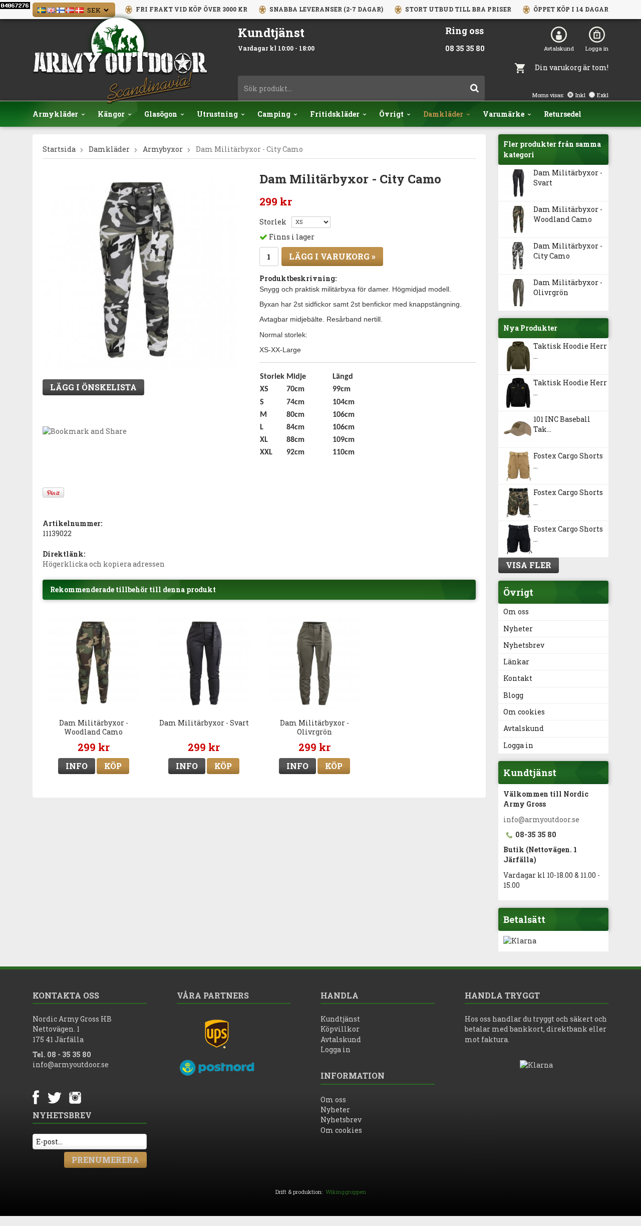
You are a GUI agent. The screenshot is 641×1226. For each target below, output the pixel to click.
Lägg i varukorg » (332, 256)
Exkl (602, 95)
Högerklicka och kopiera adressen (104, 564)
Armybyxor (163, 149)
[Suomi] (61, 9)
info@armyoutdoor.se (541, 819)
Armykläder (55, 114)
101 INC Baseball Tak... (561, 424)
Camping (273, 114)
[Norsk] (70, 9)
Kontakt (517, 678)
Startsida (59, 149)
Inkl (580, 95)
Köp (113, 766)
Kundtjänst (340, 1019)
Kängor (111, 114)
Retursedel (562, 114)
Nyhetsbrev (523, 645)
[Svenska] (42, 9)
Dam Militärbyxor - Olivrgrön (567, 287)
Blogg (513, 695)
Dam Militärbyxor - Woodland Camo (567, 214)
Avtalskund (559, 48)
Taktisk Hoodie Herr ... (570, 351)
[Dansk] (80, 9)
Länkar (516, 661)
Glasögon (160, 114)
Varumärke (503, 114)
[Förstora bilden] (140, 271)
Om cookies (524, 711)
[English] (51, 9)
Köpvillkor (340, 1029)
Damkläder (443, 114)
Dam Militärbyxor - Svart (567, 177)
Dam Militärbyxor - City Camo (567, 251)
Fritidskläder (335, 114)
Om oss (516, 611)
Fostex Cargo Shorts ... (568, 460)
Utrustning (217, 114)
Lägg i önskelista (93, 387)
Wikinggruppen (346, 1191)
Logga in (596, 48)
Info (77, 766)
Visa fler (528, 565)
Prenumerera (105, 1159)
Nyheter (518, 628)
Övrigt (391, 114)
